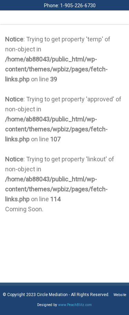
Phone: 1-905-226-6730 (69, 5)
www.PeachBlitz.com (75, 305)
